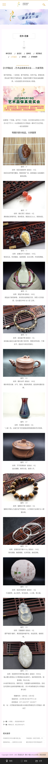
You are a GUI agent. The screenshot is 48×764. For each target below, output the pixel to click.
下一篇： (13, 724)
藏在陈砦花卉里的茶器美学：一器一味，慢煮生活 (35, 742)
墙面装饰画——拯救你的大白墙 (12, 742)
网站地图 (42, 755)
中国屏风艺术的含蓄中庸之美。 (12, 738)
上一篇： (13, 721)
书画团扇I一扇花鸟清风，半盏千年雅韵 (35, 738)
